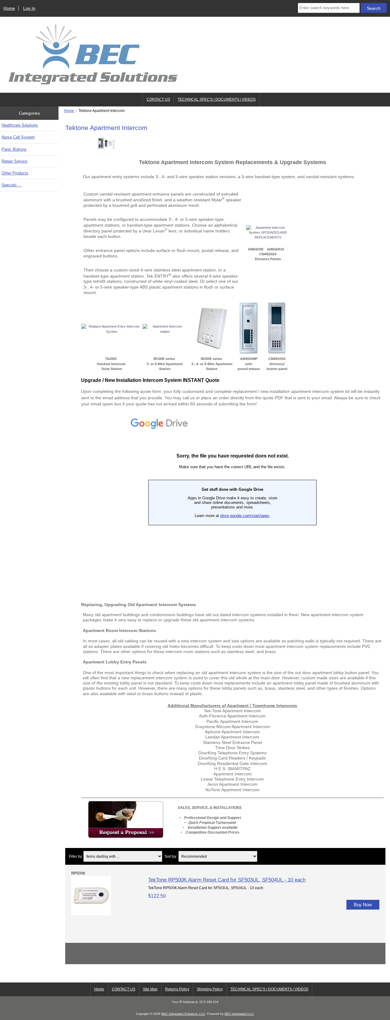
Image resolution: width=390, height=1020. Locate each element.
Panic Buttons (14, 149)
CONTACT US (158, 99)
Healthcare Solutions (20, 125)
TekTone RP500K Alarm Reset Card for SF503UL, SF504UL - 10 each (227, 880)
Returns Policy (177, 989)
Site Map (150, 989)
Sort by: (171, 856)
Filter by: (76, 856)
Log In (29, 8)
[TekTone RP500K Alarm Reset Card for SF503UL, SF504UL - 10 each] (91, 914)
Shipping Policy (210, 989)
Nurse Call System (18, 137)
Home (9, 8)
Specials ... (12, 185)
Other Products (15, 173)
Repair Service (14, 161)
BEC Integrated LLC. (239, 1013)
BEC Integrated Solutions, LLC (183, 1013)
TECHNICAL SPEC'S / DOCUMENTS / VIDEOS (217, 99)
